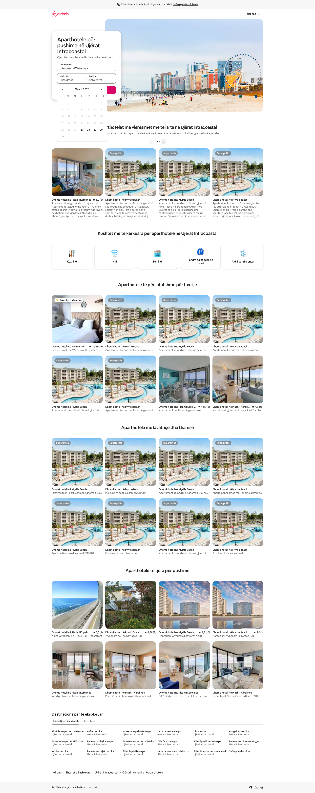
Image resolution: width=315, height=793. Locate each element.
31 (62, 136)
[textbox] (72, 80)
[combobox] (86, 68)
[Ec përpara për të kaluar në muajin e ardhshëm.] (101, 89)
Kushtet (93, 787)
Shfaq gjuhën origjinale (185, 4)
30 (101, 129)
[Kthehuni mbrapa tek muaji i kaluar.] (63, 89)
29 (95, 129)
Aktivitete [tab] (89, 721)
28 (88, 129)
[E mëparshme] (151, 141)
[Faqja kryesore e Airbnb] (60, 14)
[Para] (163, 141)
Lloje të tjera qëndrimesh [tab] (65, 721)
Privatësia (80, 787)
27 (82, 129)
